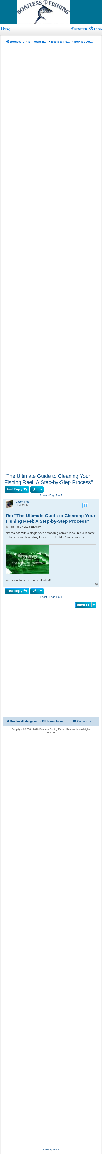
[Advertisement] (51, 259)
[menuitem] (5, 29)
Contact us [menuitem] (84, 721)
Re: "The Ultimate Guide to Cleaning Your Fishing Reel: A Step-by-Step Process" (50, 518)
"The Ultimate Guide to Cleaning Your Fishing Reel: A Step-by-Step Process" (49, 479)
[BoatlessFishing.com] (51, 12)
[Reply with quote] (85, 505)
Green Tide (22, 501)
